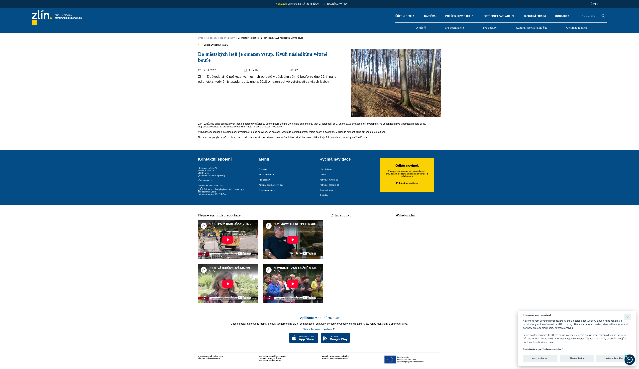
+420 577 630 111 (214, 185)
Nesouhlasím (577, 358)
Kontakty (562, 16)
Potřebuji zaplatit (497, 16)
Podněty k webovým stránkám (335, 356)
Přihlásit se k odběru (407, 183)
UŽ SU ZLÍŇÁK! (310, 3)
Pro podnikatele (454, 27)
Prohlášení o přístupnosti (270, 360)
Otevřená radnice (576, 27)
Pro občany (490, 27)
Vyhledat (603, 16)
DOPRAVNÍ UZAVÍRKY (335, 3)
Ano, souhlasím (540, 358)
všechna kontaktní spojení (211, 175)
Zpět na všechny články (215, 45)
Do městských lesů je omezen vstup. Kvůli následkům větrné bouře (270, 38)
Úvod (200, 38)
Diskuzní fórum (535, 16)
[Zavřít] (627, 317)
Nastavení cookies (613, 358)
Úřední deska (405, 16)
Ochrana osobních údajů (270, 358)
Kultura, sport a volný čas (531, 27)
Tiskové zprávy (227, 38)
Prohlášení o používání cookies (272, 356)
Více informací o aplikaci (317, 329)
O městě (421, 27)
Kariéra (430, 16)
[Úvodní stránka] (57, 23)
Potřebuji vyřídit (458, 16)
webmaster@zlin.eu (339, 358)
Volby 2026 (294, 3)
